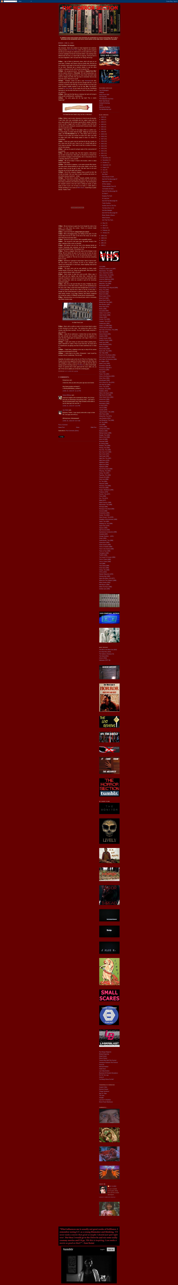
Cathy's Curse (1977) (104, 313)
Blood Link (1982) (104, 298)
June (104, 172)
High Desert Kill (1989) (105, 395)
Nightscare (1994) (104, 464)
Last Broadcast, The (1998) (106, 420)
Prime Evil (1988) (103, 487)
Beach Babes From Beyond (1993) (108, 287)
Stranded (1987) (103, 534)
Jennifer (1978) (103, 410)
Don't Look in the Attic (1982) (107, 357)
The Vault (101, 1095)
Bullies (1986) (103, 308)
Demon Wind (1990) (104, 348)
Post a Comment (62, 424)
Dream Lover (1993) (104, 363)
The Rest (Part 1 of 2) (108, 208)
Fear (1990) (102, 372)
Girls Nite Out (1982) (104, 384)
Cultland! (101, 92)
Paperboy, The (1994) (105, 475)
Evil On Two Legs (104, 1075)
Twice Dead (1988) (104, 565)
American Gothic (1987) (105, 277)
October (105, 162)
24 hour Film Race (73, 50)
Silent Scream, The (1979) (106, 517)
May (104, 223)
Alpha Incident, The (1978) (106, 275)
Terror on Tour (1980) (104, 551)
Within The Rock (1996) (105, 586)
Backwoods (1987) (104, 285)
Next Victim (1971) (104, 454)
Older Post (93, 427)
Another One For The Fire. (109, 205)
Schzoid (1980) (103, 511)
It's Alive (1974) (103, 405)
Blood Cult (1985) (103, 294)
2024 (102, 122)
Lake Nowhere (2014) (105, 418)
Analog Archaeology (104, 103)
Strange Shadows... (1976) (106, 536)
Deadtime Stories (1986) (105, 340)
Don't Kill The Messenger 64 (109, 213)
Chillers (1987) (103, 317)
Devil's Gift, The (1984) (105, 351)
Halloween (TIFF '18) (104, 660)
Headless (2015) (103, 391)
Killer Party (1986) (104, 414)
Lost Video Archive (104, 1071)
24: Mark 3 (105, 193)
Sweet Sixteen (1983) (105, 544)
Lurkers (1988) (103, 426)
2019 (102, 134)
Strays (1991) (102, 538)
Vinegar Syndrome (104, 1091)
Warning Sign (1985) (104, 576)
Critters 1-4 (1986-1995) (105, 325)
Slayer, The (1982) (104, 521)
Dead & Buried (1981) (105, 334)
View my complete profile (107, 1197)
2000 (102, 245)
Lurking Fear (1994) (104, 428)
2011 (102, 153)
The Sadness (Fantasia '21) (106, 654)
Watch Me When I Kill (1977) (107, 578)
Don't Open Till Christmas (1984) (108, 359)
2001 (102, 243)
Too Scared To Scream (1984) (107, 557)
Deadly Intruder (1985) (105, 338)
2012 (102, 151)
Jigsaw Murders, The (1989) (106, 412)
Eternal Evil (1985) (104, 369)
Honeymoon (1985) (104, 399)
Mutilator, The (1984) (104, 445)
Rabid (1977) (102, 500)
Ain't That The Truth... (108, 220)
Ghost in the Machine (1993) (106, 376)
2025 (102, 119)
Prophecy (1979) (103, 492)
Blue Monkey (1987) (104, 304)
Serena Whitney (67, 395)
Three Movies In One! (108, 176)
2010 (102, 155)
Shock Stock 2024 (104, 94)
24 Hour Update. (106, 184)
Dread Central (103, 1056)
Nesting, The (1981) (104, 447)
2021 (102, 129)
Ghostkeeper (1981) (104, 380)
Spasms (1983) (103, 527)
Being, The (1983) (104, 289)
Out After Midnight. (107, 210)
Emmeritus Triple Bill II (105, 367)
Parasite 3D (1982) (104, 477)
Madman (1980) (103, 431)
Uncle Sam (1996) (104, 567)
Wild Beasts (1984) (104, 584)
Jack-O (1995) (103, 407)
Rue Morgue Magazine (105, 1052)
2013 (102, 148)
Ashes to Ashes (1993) (105, 281)
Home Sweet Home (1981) (106, 397)
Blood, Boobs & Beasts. (108, 215)
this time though (67, 88)
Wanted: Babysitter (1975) (106, 574)
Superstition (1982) (104, 542)
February (105, 230)
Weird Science (106, 217)
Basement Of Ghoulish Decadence (108, 1073)
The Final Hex (103, 96)
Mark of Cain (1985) (104, 437)
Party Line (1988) (103, 479)
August (105, 167)
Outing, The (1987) (104, 473)
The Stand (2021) (103, 656)
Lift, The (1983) (103, 422)
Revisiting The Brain (104, 107)
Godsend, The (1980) (105, 388)
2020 (102, 131)
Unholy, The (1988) (104, 570)
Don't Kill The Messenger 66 (109, 191)
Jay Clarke (65, 410)
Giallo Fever (102, 1068)
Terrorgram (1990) (104, 553)
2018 (102, 136)
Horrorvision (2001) (104, 401)
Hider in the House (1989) (106, 393)
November (105, 160)
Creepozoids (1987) (104, 323)
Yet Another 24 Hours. (108, 188)
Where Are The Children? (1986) (107, 580)
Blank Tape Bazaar (104, 101)
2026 (102, 117)
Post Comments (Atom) (72, 430)
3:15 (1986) (102, 266)
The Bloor (80, 365)
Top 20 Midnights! (104, 90)
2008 (102, 238)
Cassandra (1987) (104, 310)
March (104, 228)
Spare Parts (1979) (104, 525)
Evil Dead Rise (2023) (105, 651)
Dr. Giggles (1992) (104, 361)
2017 (102, 139)
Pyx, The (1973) (103, 498)
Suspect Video (103, 1087)
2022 (102, 126)
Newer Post (61, 427)
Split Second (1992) (104, 530)
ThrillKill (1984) (103, 555)
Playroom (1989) (103, 483)
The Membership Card (105, 109)
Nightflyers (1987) (104, 462)
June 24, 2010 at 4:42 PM (71, 405)
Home (77, 427)
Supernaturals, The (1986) (106, 540)
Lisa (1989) (102, 424)
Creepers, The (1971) (105, 321)
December (105, 157)
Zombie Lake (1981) (104, 588)
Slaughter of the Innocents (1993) (108, 519)
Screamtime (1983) (104, 513)
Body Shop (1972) (104, 306)
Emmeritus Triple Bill (104, 365)
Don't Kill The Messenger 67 (109, 179)
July (104, 169)
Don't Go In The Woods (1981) (107, 355)
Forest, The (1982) (104, 374)
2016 (102, 141)
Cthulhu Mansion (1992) (105, 327)
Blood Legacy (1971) (104, 296)
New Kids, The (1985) (105, 450)
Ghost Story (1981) (104, 378)
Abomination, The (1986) (105, 270)
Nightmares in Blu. (107, 181)
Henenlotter (88, 80)
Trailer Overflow (106, 203)
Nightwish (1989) (103, 466)
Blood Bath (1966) (104, 292)
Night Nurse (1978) (104, 460)
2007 (102, 240)
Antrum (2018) (103, 658)
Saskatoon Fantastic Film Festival (108, 1062)
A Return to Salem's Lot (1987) (107, 268)
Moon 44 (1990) (103, 439)
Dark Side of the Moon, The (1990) (108, 329)
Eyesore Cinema (103, 1089)
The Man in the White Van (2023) (108, 649)
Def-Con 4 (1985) (103, 346)
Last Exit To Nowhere (105, 1099)
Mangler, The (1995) (104, 435)
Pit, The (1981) (103, 481)
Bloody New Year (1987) (105, 302)
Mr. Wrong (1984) (103, 443)
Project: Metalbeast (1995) (106, 490)
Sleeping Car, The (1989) (105, 523)
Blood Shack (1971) (104, 300)
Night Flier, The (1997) (105, 458)
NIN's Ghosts (80, 187)
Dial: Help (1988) (103, 353)
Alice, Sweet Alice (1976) (106, 273)
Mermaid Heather (103, 1066)
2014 (102, 146)
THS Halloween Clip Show (106, 98)
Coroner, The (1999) (104, 319)
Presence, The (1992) (105, 485)
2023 (102, 124)
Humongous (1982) (104, 403)
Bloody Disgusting (104, 1054)
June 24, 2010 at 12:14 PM (72, 391)
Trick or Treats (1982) (105, 559)
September (106, 165)
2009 (102, 235)
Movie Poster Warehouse (106, 1102)
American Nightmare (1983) (106, 279)
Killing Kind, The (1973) (105, 416)
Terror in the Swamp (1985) (106, 548)
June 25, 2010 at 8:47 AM (71, 420)
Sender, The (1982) (104, 515)
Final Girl (101, 1064)
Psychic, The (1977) (104, 494)
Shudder (101, 1097)
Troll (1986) (102, 563)
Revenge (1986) (103, 506)
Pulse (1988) (102, 496)
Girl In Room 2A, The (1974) (106, 382)
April (104, 225)
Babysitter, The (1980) (105, 283)
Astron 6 (101, 1077)
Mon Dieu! (105, 174)
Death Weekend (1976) (105, 344)
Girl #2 (101, 105)
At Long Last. (105, 198)
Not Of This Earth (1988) (105, 469)
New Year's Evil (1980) (105, 452)
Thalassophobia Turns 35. (109, 186)
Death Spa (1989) (104, 342)
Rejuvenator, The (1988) (105, 504)
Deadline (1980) (103, 336)
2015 (102, 143)
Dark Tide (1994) (103, 332)
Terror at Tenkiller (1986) (105, 546)
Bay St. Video (103, 1093)
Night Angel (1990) (104, 456)
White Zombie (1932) (104, 582)
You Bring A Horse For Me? (106, 1079)
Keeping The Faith (107, 196)
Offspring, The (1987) (105, 471)
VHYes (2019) (103, 572)
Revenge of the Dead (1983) (106, 509)
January (105, 232)
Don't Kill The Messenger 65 (109, 200)
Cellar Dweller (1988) (104, 315)
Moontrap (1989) (103, 441)
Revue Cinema (103, 1058)
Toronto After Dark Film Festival (107, 1060)
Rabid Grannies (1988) (105, 502)
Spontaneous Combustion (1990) (108, 532)
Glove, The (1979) (104, 386)
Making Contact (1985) (105, 433)
